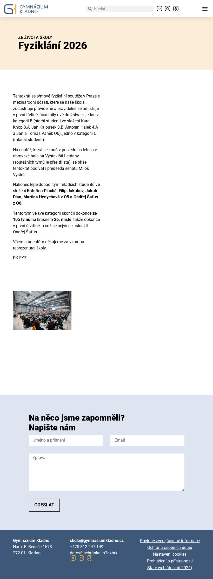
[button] (205, 8)
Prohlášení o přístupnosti (170, 561)
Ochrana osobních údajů (169, 547)
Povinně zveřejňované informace (170, 540)
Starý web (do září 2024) (169, 567)
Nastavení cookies (170, 554)
